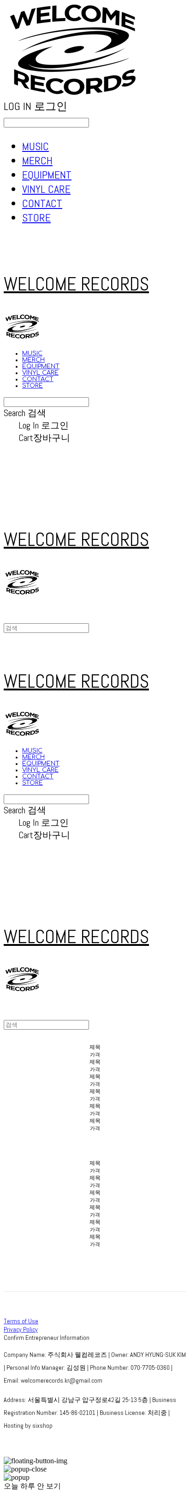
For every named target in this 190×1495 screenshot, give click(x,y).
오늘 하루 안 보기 (32, 1486)
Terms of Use (21, 1321)
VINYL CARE (46, 189)
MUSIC (35, 146)
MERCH (37, 160)
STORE (36, 217)
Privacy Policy (21, 1329)
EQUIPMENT (46, 175)
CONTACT (42, 203)
